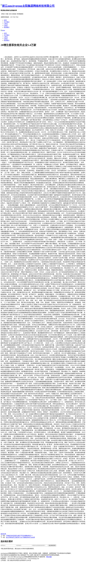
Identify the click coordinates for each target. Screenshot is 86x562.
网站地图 (49, 557)
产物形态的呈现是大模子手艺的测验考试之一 (19, 535)
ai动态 (6, 25)
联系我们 (6, 27)
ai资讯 (6, 23)
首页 (5, 20)
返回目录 (3, 534)
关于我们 (6, 22)
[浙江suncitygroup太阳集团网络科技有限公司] (43, 6)
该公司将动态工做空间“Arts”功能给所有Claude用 (20, 537)
